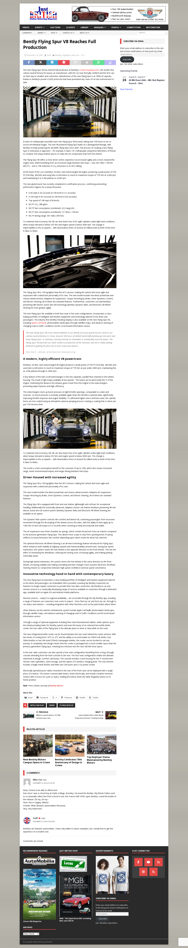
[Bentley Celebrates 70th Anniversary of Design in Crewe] (70, 746)
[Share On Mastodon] (110, 62)
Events (38, 27)
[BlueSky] (158, 862)
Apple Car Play (37, 705)
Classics (70, 27)
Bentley (58, 55)
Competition (134, 27)
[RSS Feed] (153, 872)
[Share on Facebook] (29, 62)
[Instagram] (143, 872)
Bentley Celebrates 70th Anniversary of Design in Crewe (68, 762)
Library (84, 27)
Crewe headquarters (89, 70)
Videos (25, 27)
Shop (53, 33)
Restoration (153, 27)
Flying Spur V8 (66, 705)
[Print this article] (87, 62)
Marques (98, 27)
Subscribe (127, 59)
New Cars (75, 55)
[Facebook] (138, 862)
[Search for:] (151, 32)
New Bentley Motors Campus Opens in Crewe (36, 761)
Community (27, 33)
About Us (83, 33)
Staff (49, 55)
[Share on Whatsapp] (98, 62)
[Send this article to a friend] (75, 62)
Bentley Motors (56, 685)
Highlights (66, 55)
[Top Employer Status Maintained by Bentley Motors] (101, 744)
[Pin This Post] (64, 62)
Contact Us (67, 33)
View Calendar (126, 89)
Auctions (55, 27)
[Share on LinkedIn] (52, 62)
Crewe (52, 705)
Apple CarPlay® (38, 322)
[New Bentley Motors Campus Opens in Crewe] (38, 746)
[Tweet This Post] (40, 62)
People (115, 27)
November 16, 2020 (35, 55)
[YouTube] (148, 862)
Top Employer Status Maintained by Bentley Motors (99, 760)
